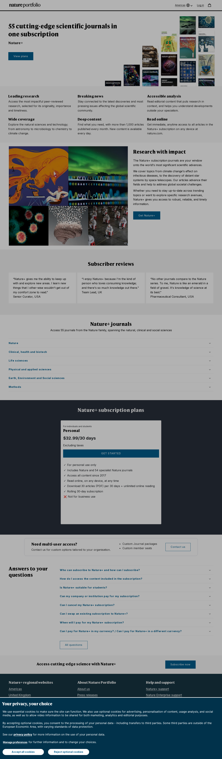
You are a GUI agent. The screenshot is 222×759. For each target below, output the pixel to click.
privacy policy (23, 734)
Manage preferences (15, 742)
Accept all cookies (23, 751)
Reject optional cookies (68, 751)
